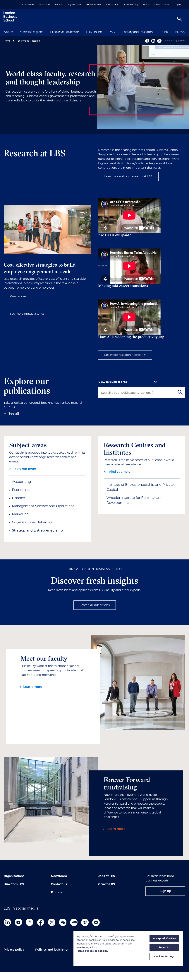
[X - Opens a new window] (159, 41)
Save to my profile (175, 41)
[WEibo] (85, 922)
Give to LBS (28, 5)
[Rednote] (74, 922)
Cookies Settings (164, 956)
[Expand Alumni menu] (187, 32)
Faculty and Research (137, 31)
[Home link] (10, 18)
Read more (18, 296)
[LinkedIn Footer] (7, 922)
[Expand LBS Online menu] (104, 32)
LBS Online (94, 31)
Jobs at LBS (112, 5)
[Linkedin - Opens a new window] (153, 41)
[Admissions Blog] (96, 922)
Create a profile (162, 5)
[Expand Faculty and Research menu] (155, 32)
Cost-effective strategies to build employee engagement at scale (40, 268)
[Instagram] (29, 922)
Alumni (180, 31)
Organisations (74, 5)
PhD (112, 31)
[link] (12, 413)
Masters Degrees (31, 31)
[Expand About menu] (15, 32)
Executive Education (64, 31)
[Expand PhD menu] (117, 32)
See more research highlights (125, 354)
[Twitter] (51, 922)
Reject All (164, 947)
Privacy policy (14, 949)
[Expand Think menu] (170, 32)
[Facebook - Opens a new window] (147, 41)
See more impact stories (27, 313)
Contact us (59, 884)
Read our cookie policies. (93, 951)
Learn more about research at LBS (128, 176)
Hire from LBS (93, 5)
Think (164, 31)
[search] (181, 392)
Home (7, 41)
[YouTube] (18, 922)
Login (178, 5)
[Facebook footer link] (40, 922)
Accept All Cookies (164, 938)
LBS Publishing (131, 5)
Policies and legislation (52, 949)
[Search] (179, 19)
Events (58, 5)
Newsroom (45, 5)
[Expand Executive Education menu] (81, 32)
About (8, 31)
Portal (146, 5)
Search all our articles (95, 605)
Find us (56, 892)
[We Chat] (62, 922)
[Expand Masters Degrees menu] (45, 32)
